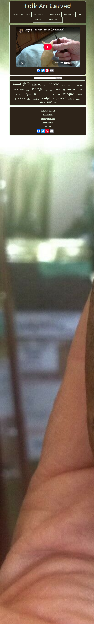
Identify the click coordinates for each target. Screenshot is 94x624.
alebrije (71, 99)
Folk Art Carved (48, 111)
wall (15, 89)
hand (17, 84)
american (36, 99)
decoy (78, 99)
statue (79, 94)
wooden (72, 89)
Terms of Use (47, 122)
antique (68, 94)
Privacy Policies (48, 119)
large (63, 85)
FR (50, 126)
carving (60, 89)
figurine (21, 95)
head (51, 90)
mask (49, 102)
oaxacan (71, 85)
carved (54, 84)
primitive (20, 98)
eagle (45, 85)
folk (26, 84)
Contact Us (48, 115)
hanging (80, 85)
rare (46, 90)
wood (38, 94)
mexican (56, 94)
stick (28, 99)
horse (55, 102)
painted (61, 98)
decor (28, 90)
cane (22, 89)
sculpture (47, 98)
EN (46, 126)
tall (81, 90)
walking (42, 102)
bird (15, 95)
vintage (37, 89)
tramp (47, 95)
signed (36, 84)
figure (29, 94)
